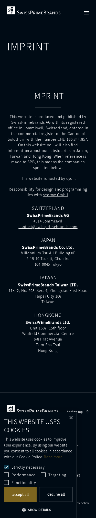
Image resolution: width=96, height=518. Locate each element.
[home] (33, 10)
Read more (53, 456)
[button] (38, 509)
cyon (70, 178)
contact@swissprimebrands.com (48, 226)
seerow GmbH (55, 194)
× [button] (71, 418)
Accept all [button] (20, 494)
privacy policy (79, 503)
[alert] (38, 465)
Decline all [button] (56, 494)
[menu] (86, 13)
